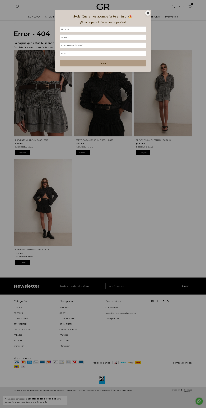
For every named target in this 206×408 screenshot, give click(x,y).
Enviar (103, 63)
